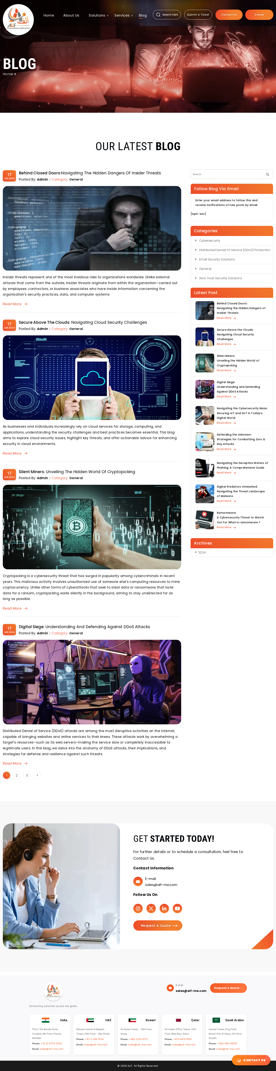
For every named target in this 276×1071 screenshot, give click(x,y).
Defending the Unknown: (241, 439)
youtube (177, 908)
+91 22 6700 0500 (51, 1043)
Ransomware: (240, 517)
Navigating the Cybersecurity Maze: (242, 413)
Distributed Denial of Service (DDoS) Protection (234, 250)
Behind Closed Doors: (90, 173)
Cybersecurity (209, 240)
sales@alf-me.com (161, 884)
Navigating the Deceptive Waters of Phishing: (242, 465)
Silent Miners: (77, 471)
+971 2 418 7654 (94, 1039)
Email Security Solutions (217, 259)
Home (49, 15)
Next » (37, 775)
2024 (202, 552)
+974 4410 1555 (182, 1039)
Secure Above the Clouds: (83, 322)
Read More (12, 304)
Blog (143, 15)
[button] (97, 17)
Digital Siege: (84, 626)
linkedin (164, 908)
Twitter (151, 908)
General (76, 179)
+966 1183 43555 (227, 1043)
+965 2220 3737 (138, 1039)
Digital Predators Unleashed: (241, 491)
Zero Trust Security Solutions (220, 278)
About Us (71, 15)
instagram (138, 908)
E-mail (150, 878)
